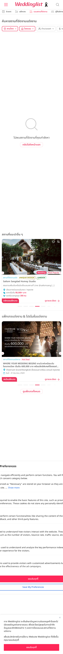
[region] (31, 634)
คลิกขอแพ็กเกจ (10, 300)
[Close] (60, 617)
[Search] (57, 4)
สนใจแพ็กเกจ (9, 379)
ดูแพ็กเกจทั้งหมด (31, 391)
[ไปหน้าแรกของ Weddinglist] (32, 4)
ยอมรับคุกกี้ (31, 647)
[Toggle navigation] (6, 4)
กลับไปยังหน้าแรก (31, 144)
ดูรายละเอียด (50, 300)
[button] (2, 272)
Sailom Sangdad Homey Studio (19, 281)
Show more (14, 487)
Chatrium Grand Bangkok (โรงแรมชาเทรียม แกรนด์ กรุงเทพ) (33, 370)
